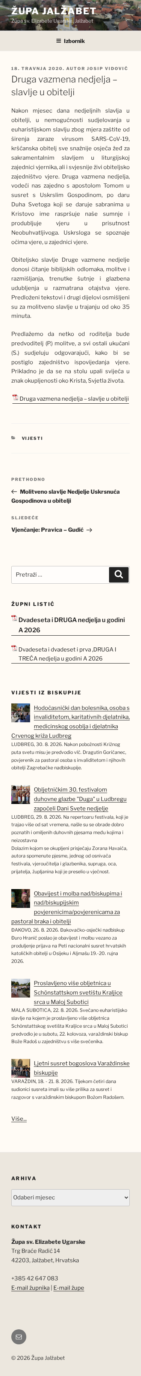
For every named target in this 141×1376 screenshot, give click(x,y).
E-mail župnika (30, 1287)
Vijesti (33, 438)
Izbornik (74, 41)
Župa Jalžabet (54, 11)
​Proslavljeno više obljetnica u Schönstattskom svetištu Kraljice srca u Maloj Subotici (78, 992)
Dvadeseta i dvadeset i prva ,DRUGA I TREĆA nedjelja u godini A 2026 (67, 654)
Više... (19, 1118)
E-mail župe (68, 1287)
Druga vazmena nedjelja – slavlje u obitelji (74, 398)
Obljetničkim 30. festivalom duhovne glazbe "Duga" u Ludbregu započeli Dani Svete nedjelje (80, 799)
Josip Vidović (107, 68)
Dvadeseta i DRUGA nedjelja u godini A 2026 (71, 625)
